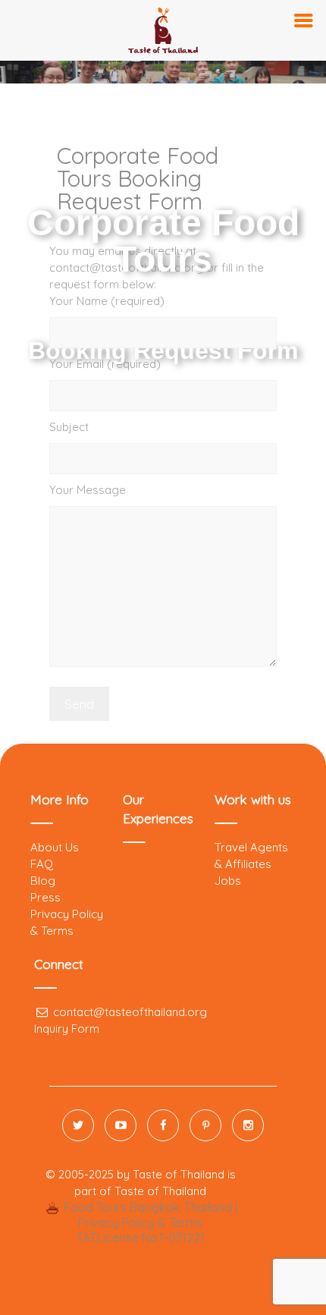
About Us (54, 847)
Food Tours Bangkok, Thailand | (149, 1207)
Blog (42, 880)
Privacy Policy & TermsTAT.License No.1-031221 (141, 1230)
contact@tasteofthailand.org (128, 1012)
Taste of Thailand (160, 1191)
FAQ (41, 864)
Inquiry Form (66, 1028)
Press (45, 897)
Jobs (228, 880)
